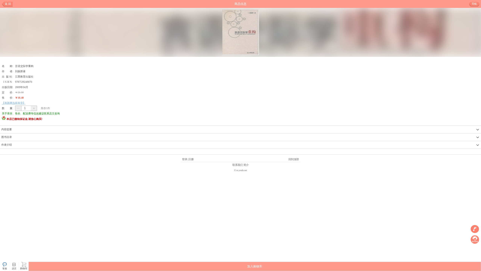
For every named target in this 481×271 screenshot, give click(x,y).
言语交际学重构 (24, 66)
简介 (246, 164)
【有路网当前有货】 (14, 102)
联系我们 (237, 164)
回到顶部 (293, 159)
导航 (474, 3)
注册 (191, 159)
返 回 (8, 3)
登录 (184, 159)
